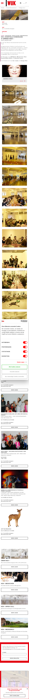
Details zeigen (20, 362)
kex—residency (7, 629)
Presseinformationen (11, 7)
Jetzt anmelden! (14, 695)
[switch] (25, 347)
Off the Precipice (6, 529)
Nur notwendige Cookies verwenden (14, 376)
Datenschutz (14, 678)
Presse (2, 7)
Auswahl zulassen (14, 371)
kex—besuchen (7, 583)
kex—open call (7, 606)
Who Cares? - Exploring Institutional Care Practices (13, 452)
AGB (14, 674)
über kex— (5, 560)
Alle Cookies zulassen (14, 366)
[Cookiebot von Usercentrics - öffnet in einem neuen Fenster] (20, 321)
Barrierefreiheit (14, 681)
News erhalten (14, 658)
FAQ (14, 684)
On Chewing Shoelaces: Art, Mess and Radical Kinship (14, 414)
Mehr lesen (14, 390)
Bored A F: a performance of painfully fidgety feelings (12, 490)
